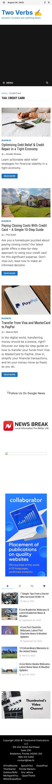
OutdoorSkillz (10, 772)
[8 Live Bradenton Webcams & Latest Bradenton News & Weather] (9, 610)
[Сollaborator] (26, 535)
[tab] (8, 586)
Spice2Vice (27, 765)
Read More (9, 176)
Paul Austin (11, 235)
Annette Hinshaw (13, 154)
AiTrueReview (10, 765)
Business (6, 140)
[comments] (32, 586)
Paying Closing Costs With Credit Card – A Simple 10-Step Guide (24, 228)
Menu (9, 82)
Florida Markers (27, 769)
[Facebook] (45, 2)
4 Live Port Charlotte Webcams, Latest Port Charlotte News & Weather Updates (33, 632)
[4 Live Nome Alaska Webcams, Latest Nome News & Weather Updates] (9, 664)
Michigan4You (10, 775)
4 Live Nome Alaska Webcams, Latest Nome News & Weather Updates (34, 667)
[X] (48, 2)
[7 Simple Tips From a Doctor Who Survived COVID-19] (10, 594)
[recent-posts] (20, 586)
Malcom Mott (12, 332)
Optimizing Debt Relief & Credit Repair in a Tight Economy (23, 147)
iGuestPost (42, 765)
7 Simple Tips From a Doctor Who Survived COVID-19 (34, 595)
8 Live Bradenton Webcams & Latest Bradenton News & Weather (34, 613)
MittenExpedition (12, 779)
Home (4, 93)
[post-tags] (44, 586)
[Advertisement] (26, 52)
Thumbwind (9, 769)
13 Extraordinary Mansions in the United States (34, 650)
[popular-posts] (8, 586)
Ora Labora (27, 772)
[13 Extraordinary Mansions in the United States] (9, 648)
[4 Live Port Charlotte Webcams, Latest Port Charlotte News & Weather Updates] (10, 628)
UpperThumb (28, 775)
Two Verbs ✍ (22, 12)
